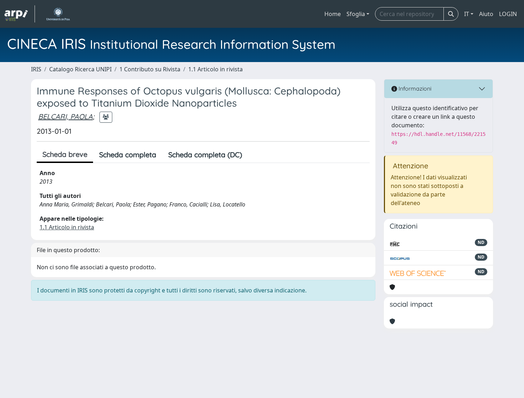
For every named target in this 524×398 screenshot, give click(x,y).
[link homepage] (19, 13)
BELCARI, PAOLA (65, 116)
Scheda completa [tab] (127, 154)
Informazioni (414, 88)
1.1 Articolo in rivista (215, 69)
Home (332, 14)
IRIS (36, 69)
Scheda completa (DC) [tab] (205, 154)
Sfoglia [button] (355, 14)
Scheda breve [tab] (64, 154)
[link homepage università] (58, 13)
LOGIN (508, 14)
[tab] (254, 154)
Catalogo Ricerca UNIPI (80, 69)
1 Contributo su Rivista (149, 69)
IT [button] (466, 14)
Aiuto (486, 14)
